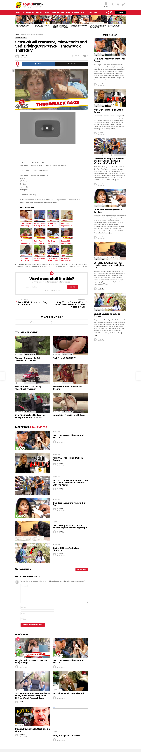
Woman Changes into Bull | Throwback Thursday (28, 359)
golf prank (71, 265)
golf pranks (82, 265)
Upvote (31, 322)
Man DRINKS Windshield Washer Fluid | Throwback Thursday (30, 416)
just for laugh (22, 267)
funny (22, 265)
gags (53, 265)
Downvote (71, 322)
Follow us (107, 12)
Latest (106, 6)
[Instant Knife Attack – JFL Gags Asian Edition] (2, 376)
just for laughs (36, 267)
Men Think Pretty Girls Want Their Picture (22, 26)
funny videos (43, 265)
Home (18, 12)
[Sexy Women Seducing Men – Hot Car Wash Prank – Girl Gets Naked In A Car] (138, 376)
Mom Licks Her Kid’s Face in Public (69, 693)
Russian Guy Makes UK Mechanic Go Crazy (32, 730)
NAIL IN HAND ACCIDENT (64, 358)
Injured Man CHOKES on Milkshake (69, 415)
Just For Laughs (57, 12)
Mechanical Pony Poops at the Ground (67, 387)
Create (120, 12)
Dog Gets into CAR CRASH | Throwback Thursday (28, 387)
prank (66, 267)
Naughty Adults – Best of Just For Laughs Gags (31, 661)
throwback (82, 267)
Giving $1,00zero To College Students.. (114, 26)
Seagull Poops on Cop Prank (66, 735)
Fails (68, 12)
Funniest (75, 12)
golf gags (61, 265)
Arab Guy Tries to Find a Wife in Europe (42, 26)
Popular (18, 639)
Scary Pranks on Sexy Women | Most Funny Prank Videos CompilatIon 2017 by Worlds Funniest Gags (32, 695)
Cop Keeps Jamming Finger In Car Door (79, 26)
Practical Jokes (42, 12)
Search (111, 12)
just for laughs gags (53, 267)
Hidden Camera (28, 12)
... (17, 265)
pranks (73, 267)
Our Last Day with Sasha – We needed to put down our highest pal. (98, 26)
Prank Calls (92, 12)
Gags (83, 12)
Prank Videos (30, 354)
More (106, 80)
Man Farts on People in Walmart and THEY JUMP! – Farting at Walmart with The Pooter (61, 27)
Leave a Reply (81, 569)
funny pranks (31, 265)
